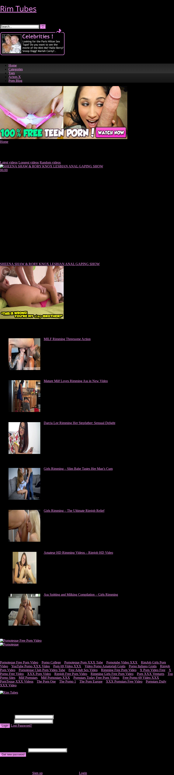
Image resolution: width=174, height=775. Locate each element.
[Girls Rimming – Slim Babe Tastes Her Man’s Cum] (24, 498)
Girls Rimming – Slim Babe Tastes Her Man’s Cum (78, 468)
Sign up (37, 773)
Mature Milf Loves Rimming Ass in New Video (76, 381)
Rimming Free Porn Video (118, 670)
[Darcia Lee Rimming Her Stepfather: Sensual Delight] (24, 453)
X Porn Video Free (152, 670)
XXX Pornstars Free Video (124, 681)
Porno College (51, 662)
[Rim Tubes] (9, 692)
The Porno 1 (67, 681)
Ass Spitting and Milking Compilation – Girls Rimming (81, 594)
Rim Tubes (18, 8)
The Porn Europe (90, 681)
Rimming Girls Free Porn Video (112, 674)
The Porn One (46, 681)
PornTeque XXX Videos (16, 681)
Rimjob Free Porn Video (70, 674)
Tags (11, 73)
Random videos (50, 162)
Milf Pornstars (28, 677)
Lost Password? (21, 725)
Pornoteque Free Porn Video (19, 662)
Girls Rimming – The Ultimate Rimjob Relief (74, 510)
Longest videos (28, 162)
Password (6, 721)
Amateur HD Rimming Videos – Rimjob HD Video (78, 552)
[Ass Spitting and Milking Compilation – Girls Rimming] (24, 624)
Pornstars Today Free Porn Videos (96, 677)
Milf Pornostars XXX (55, 677)
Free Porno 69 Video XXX (141, 677)
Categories (15, 69)
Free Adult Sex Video (83, 670)
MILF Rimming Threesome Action (67, 339)
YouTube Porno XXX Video (30, 666)
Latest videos (9, 162)
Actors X (14, 77)
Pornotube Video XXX (122, 662)
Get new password (13, 754)
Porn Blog (15, 80)
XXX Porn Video (39, 674)
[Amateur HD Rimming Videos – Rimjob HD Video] (24, 582)
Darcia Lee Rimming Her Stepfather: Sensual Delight (79, 423)
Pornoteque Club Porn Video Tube (42, 670)
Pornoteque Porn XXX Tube (83, 662)
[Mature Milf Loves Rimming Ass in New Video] (24, 411)
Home (12, 65)
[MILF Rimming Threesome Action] (24, 369)
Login (5, 725)
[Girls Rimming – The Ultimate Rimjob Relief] (24, 540)
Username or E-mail (13, 750)
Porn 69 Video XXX (67, 666)
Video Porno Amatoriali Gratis (105, 666)
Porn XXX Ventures (150, 674)
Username (7, 716)
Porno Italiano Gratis (143, 666)
